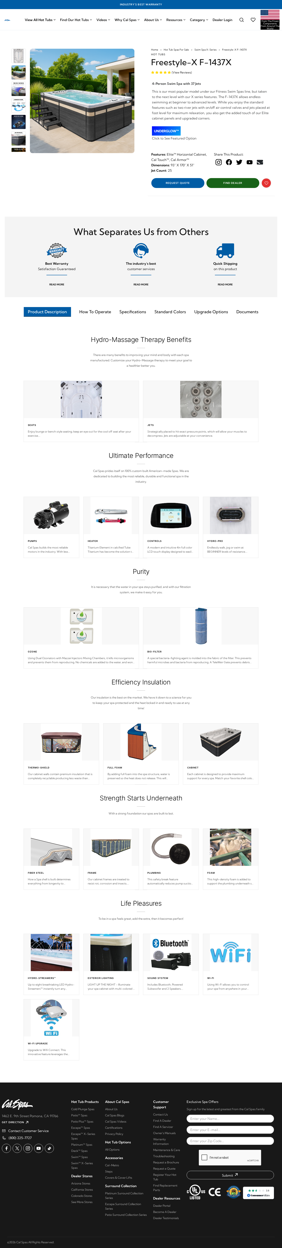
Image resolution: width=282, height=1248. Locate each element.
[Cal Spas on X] (17, 1148)
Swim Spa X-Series (205, 49)
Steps (109, 1171)
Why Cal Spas (125, 20)
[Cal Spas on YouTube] (38, 1148)
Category (197, 20)
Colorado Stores (81, 1196)
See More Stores (81, 1202)
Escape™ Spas (80, 1128)
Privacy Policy (114, 1134)
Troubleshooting (164, 1156)
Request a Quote (164, 1168)
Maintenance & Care (166, 1150)
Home (154, 49)
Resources (174, 20)
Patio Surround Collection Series (126, 1215)
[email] (260, 162)
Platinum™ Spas (81, 1144)
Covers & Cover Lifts (118, 1177)
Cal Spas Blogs (114, 1115)
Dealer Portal (161, 1206)
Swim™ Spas (79, 1157)
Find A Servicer (163, 1127)
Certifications (113, 1128)
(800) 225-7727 (20, 1138)
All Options (112, 1149)
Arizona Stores (80, 1183)
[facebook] (229, 162)
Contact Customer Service (28, 1131)
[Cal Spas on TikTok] (49, 1148)
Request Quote (178, 182)
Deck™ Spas (79, 1151)
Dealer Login (222, 20)
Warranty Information (161, 1141)
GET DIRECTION (13, 1122)
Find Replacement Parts (165, 1188)
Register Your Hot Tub (164, 1177)
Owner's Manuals (164, 1133)
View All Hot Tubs (38, 20)
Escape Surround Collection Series (123, 1206)
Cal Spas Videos (115, 1121)
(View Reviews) (182, 72)
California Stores (82, 1189)
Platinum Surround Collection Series (124, 1195)
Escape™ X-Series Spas (83, 1136)
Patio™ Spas (79, 1115)
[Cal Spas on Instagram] (27, 1148)
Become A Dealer (164, 1212)
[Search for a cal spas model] (241, 20)
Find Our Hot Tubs (74, 20)
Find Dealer (232, 182)
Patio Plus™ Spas (82, 1121)
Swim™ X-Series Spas (82, 1165)
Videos (101, 20)
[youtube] (249, 162)
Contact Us (160, 1114)
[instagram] (218, 162)
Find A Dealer (162, 1121)
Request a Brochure (166, 1162)
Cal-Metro (112, 1165)
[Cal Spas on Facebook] (6, 1148)
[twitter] (239, 162)
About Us (151, 20)
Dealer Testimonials (166, 1218)
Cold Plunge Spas (82, 1109)
